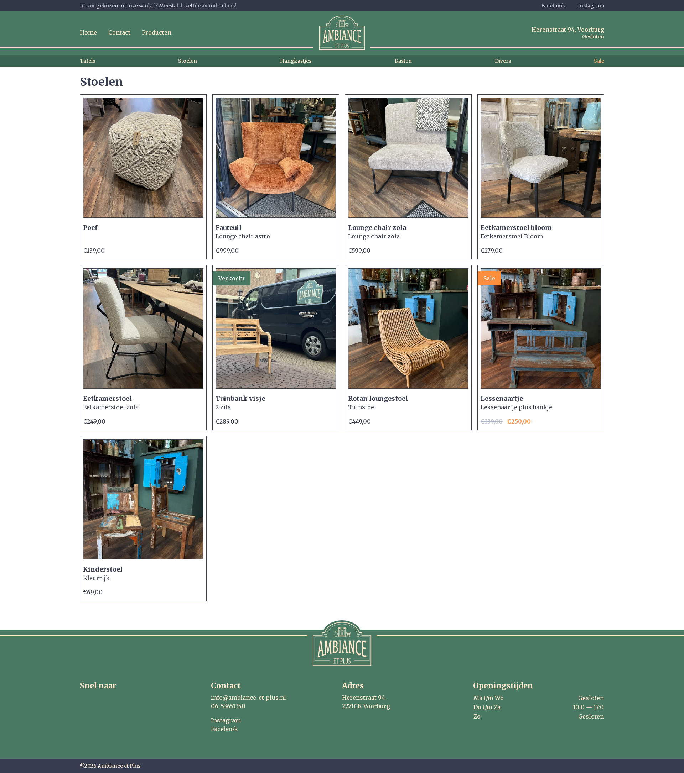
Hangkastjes (295, 61)
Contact (119, 32)
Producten (156, 32)
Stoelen (187, 61)
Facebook (553, 6)
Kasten (403, 61)
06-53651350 (228, 706)
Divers (503, 61)
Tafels (87, 61)
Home (88, 32)
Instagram (591, 6)
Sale (599, 61)
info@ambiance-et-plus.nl (248, 697)
